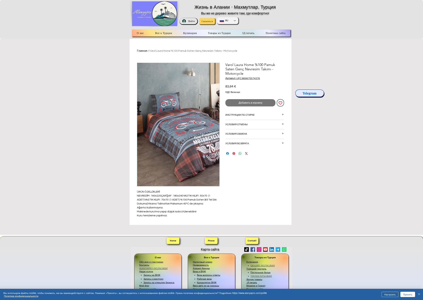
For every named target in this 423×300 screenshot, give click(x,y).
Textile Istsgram (261, 276)
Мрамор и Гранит (255, 285)
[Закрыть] (419, 294)
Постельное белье (260, 272)
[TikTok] (246, 249)
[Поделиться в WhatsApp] (240, 153)
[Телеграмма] (278, 249)
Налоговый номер (202, 262)
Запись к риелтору (153, 279)
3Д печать (251, 282)
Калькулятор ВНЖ (206, 282)
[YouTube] (265, 249)
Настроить (390, 294)
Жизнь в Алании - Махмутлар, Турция (235, 7)
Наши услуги (146, 271)
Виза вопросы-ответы (208, 275)
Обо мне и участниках (151, 262)
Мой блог (144, 285)
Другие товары (254, 279)
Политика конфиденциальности (21, 296)
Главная (142, 51)
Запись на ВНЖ (151, 275)
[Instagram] (259, 249)
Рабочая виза (204, 279)
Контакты (144, 265)
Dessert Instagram (262, 265)
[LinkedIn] (271, 249)
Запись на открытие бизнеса (158, 282)
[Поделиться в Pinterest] (234, 153)
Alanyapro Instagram (153, 268)
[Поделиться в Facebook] (228, 153)
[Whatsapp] (284, 249)
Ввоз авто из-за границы (206, 285)
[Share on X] (246, 153)
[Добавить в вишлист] (280, 102)
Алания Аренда (201, 268)
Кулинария (252, 262)
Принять (407, 294)
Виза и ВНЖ (199, 271)
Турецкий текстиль (256, 268)
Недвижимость (201, 265)
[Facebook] (252, 249)
